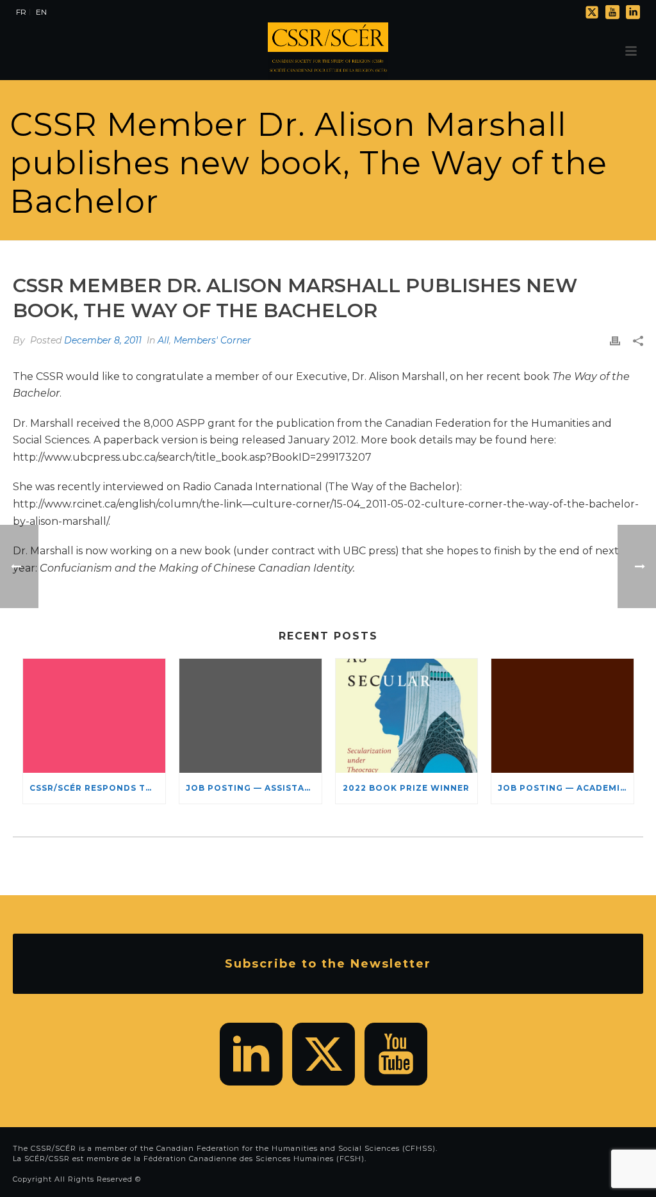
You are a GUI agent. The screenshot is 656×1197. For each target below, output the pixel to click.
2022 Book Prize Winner (406, 788)
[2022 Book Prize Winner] (407, 716)
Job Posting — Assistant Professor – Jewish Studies (254, 788)
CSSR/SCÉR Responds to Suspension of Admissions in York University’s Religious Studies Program (97, 788)
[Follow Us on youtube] (396, 1054)
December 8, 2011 (103, 340)
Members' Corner (212, 340)
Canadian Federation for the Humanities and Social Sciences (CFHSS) (296, 1148)
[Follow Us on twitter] (323, 1054)
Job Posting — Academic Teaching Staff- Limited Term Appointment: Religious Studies (566, 788)
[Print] (615, 340)
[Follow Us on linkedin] (251, 1054)
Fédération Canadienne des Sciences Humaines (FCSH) (254, 1158)
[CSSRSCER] (328, 51)
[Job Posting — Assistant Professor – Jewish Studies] (250, 716)
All (163, 340)
